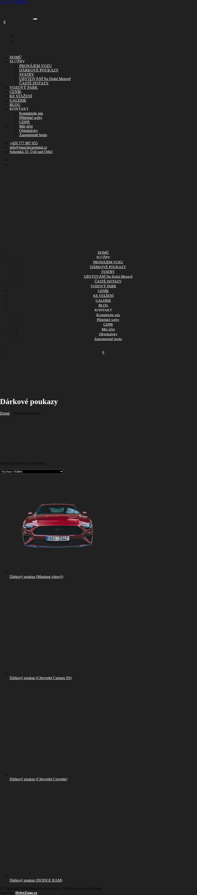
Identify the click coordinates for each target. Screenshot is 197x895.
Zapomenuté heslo (33, 135)
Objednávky (28, 131)
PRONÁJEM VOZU (35, 66)
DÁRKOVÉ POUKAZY (39, 70)
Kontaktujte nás (31, 113)
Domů (5, 413)
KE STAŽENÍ (21, 96)
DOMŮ (16, 57)
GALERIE (18, 100)
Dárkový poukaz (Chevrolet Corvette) (38, 779)
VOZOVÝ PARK (24, 87)
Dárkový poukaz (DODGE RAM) (36, 880)
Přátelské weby (30, 118)
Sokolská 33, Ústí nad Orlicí (31, 152)
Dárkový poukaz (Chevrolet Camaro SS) (41, 678)
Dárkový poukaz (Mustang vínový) (36, 577)
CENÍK (16, 92)
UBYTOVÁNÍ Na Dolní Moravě (45, 79)
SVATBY (26, 74)
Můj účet (26, 126)
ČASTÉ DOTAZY (34, 83)
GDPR (24, 122)
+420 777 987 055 (14, 2)
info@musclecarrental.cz (28, 147)
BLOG (15, 105)
